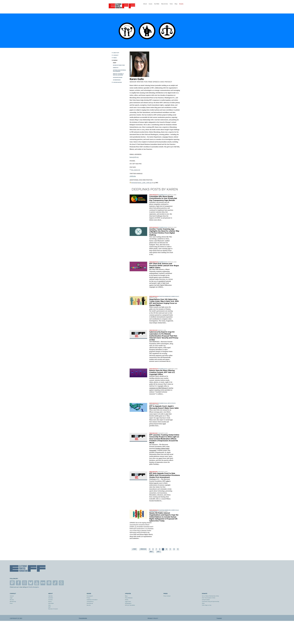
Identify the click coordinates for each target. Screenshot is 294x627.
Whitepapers (128, 603)
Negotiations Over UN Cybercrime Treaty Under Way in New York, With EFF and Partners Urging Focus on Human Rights (164, 302)
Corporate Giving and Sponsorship (210, 601)
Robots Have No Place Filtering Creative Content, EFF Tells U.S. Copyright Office (162, 372)
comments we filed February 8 (158, 388)
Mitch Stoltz (171, 403)
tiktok (55, 582)
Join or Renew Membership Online (210, 595)
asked (168, 481)
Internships (51, 603)
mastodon (12, 582)
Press (115, 57)
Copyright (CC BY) (16, 618)
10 (166, 549)
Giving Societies (206, 599)
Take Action (164, 3)
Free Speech (90, 595)
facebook (18, 582)
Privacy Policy (153, 618)
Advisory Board (117, 77)
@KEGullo (133, 176)
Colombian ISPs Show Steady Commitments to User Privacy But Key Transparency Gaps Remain (163, 198)
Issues (150, 3)
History (50, 601)
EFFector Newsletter (130, 605)
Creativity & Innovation (92, 599)
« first (134, 549)
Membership (13, 601)
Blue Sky (30, 582)
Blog (126, 595)
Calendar (50, 595)
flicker (42, 582)
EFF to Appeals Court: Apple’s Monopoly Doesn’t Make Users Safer (164, 407)
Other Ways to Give (206, 605)
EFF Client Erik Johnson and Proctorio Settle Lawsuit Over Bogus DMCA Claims (164, 265)
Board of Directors (119, 65)
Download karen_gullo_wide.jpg (141, 182)
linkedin (49, 582)
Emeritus (115, 67)
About (145, 3)
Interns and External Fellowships (119, 71)
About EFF (116, 52)
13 (177, 549)
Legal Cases (128, 601)
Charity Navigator (33, 587)
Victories (50, 599)
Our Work (156, 3)
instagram (24, 582)
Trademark (83, 618)
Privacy (88, 597)
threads (61, 582)
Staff (114, 62)
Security (12, 599)
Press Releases (129, 597)
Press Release (153, 330)
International (90, 603)
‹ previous (143, 549)
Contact (115, 55)
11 (170, 549)
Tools (171, 3)
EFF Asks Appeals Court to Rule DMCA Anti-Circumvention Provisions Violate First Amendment (164, 475)
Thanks (219, 618)
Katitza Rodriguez (165, 296)
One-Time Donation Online (208, 597)
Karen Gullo (163, 194)
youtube (36, 582)
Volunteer (50, 597)
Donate (181, 3)
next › (151, 551)
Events (126, 599)
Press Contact (167, 595)
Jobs (49, 605)
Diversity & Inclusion (53, 608)
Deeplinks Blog (153, 194)
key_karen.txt (135, 170)
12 (174, 549)
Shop (176, 3)
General (12, 595)
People (115, 60)
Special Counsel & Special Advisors (118, 74)
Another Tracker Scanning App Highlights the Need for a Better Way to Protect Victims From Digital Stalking (164, 232)
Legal (11, 597)
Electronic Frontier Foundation (122, 6)
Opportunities (117, 82)
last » (158, 551)
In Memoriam (116, 80)
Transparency (90, 601)
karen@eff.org (134, 157)
